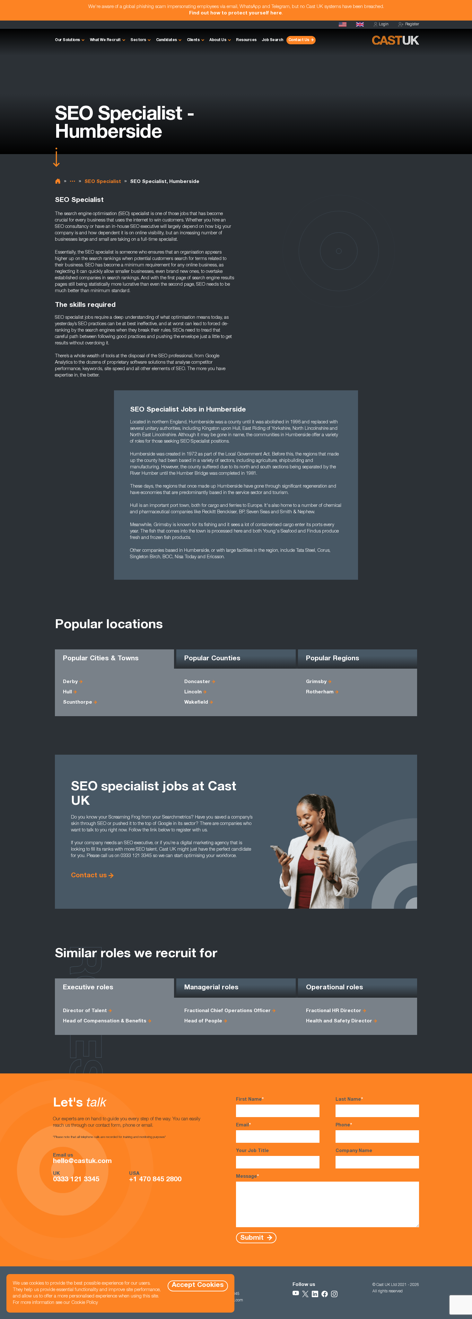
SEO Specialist (102, 181)
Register (412, 24)
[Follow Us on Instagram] (334, 1294)
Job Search (272, 40)
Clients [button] (193, 40)
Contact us (89, 875)
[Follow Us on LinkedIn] (315, 1294)
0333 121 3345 (76, 1180)
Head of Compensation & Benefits (104, 1021)
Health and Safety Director (339, 1021)
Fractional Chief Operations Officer (227, 1011)
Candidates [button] (166, 40)
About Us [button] (217, 40)
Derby (70, 682)
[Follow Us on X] (305, 1294)
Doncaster (197, 682)
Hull (67, 692)
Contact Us (298, 40)
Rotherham (320, 692)
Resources (246, 40)
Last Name (349, 1100)
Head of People (203, 1021)
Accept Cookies (198, 1285)
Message (247, 1177)
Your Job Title (252, 1151)
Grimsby (316, 682)
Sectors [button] (138, 40)
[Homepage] (360, 24)
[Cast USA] (342, 24)
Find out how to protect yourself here (235, 13)
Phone (344, 1125)
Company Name (354, 1151)
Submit (253, 1238)
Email (243, 1125)
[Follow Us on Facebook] (324, 1294)
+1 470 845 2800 (155, 1180)
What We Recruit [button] (105, 40)
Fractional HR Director (333, 1011)
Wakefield (196, 702)
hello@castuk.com (82, 1161)
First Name (250, 1100)
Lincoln (193, 692)
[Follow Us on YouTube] (296, 1294)
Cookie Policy (84, 1302)
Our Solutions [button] (67, 40)
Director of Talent (85, 1011)
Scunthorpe (77, 702)
